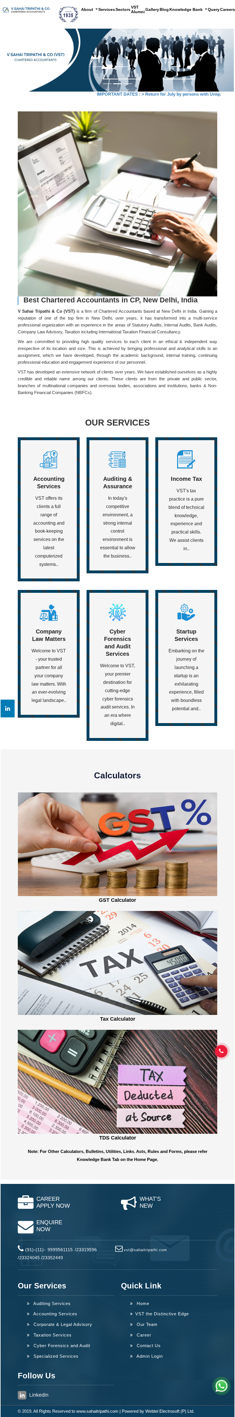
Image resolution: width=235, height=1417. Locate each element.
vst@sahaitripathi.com (145, 1250)
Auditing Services (51, 1303)
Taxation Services (52, 1335)
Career (143, 1335)
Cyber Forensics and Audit (61, 1345)
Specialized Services (55, 1356)
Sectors (122, 9)
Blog (164, 9)
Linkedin (38, 1395)
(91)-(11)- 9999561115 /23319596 (61, 1249)
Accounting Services (54, 1313)
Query (214, 9)
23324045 (29, 1257)
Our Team (146, 1324)
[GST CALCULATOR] (117, 844)
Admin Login (149, 1356)
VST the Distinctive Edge (162, 1313)
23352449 (52, 1257)
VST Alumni (138, 9)
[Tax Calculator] (117, 963)
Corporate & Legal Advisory (62, 1324)
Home (142, 1303)
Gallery (152, 9)
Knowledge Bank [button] (186, 9)
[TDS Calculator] (117, 1082)
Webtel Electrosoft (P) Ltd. (169, 1411)
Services (106, 9)
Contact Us (148, 1345)
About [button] (87, 9)
